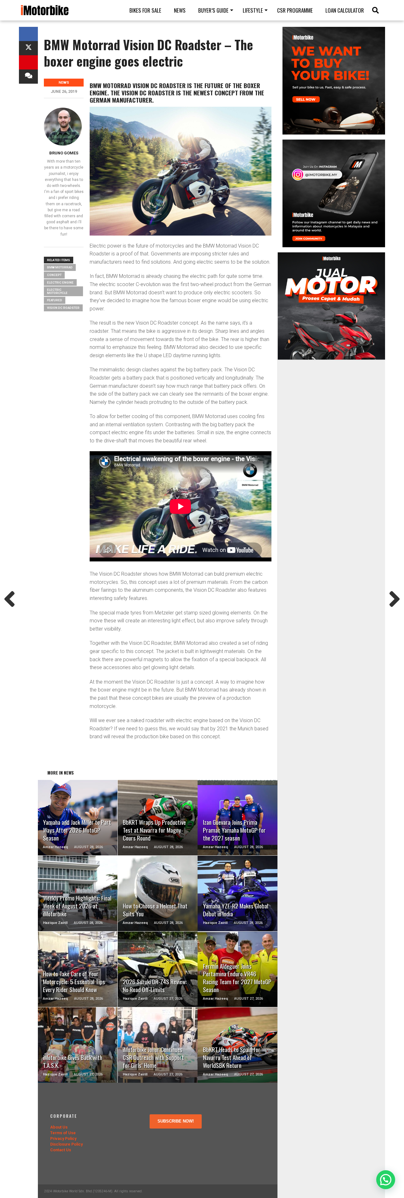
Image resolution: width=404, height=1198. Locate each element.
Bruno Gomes (63, 153)
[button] (385, 1179)
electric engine (60, 282)
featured (54, 300)
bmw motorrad (60, 267)
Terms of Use (63, 1132)
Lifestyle (253, 10)
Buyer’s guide (213, 10)
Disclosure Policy (66, 1144)
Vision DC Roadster (63, 307)
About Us (59, 1127)
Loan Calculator (344, 10)
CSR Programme (295, 10)
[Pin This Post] (28, 62)
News (180, 10)
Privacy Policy (63, 1138)
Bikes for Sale (145, 10)
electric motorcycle (57, 291)
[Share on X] (28, 48)
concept (54, 275)
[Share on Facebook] (28, 34)
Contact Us (60, 1149)
